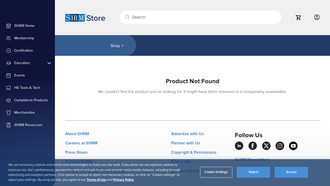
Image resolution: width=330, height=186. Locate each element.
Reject (253, 172)
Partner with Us (185, 143)
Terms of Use (96, 180)
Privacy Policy (123, 180)
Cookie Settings (216, 172)
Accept (291, 172)
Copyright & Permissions (194, 152)
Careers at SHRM (81, 143)
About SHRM (77, 133)
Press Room (76, 152)
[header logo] (85, 17)
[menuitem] (27, 26)
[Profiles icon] (317, 17)
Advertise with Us (187, 133)
